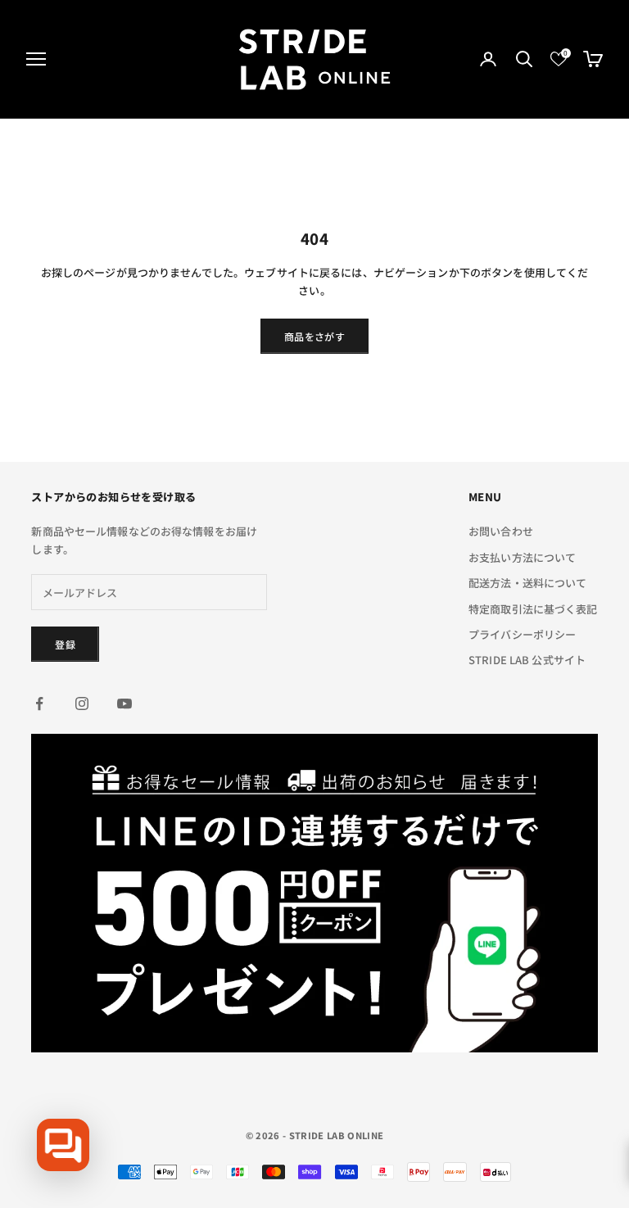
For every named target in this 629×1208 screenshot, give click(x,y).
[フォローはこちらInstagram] (82, 703)
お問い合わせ (500, 531)
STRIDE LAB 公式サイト (527, 659)
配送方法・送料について (527, 582)
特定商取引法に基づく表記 (533, 609)
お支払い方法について (522, 557)
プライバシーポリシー (522, 634)
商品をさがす (314, 336)
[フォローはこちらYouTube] (124, 703)
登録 (65, 644)
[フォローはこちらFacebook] (39, 703)
